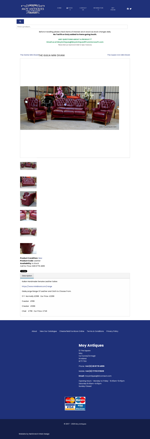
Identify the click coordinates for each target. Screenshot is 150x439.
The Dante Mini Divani (29, 55)
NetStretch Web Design (39, 434)
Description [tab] (27, 275)
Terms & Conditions (95, 331)
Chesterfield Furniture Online (71, 331)
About (34, 331)
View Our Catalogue (48, 331)
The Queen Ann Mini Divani (118, 55)
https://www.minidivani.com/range (37, 286)
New (40, 258)
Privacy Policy (112, 331)
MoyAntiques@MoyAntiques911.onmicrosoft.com (80, 42)
